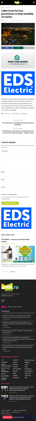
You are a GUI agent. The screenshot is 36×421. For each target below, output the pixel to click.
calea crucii (15, 113)
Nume (3, 172)
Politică (15, 375)
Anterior (5, 271)
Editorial (15, 364)
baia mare (7, 113)
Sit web (3, 187)
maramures (24, 113)
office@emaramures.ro (7, 295)
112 (2, 360)
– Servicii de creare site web (14, 306)
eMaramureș (5, 243)
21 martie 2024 (15, 20)
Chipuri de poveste (4, 378)
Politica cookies (5, 412)
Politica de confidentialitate (9, 194)
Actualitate (8, 7)
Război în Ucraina (29, 360)
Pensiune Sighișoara (6, 414)
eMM (7, 20)
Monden (15, 371)
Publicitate (16, 377)
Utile (26, 377)
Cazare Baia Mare (16, 412)
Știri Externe (28, 369)
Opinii (14, 373)
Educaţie (15, 366)
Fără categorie (17, 369)
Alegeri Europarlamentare (6, 365)
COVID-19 (15, 360)
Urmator (12, 271)
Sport (26, 366)
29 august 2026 (7, 319)
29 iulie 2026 (13, 243)
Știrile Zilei (28, 373)
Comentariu (4, 151)
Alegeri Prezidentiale (5, 371)
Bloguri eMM (4, 376)
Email (3, 179)
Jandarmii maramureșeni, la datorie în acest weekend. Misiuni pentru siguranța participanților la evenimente (21, 388)
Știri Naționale (29, 371)
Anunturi (3, 373)
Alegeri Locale (5, 368)
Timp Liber (28, 375)
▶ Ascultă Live (7, 417)
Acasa (2, 7)
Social (26, 364)
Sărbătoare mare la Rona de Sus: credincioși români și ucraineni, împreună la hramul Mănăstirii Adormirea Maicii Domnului (17, 324)
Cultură (15, 362)
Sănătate (27, 362)
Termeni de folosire (6, 410)
